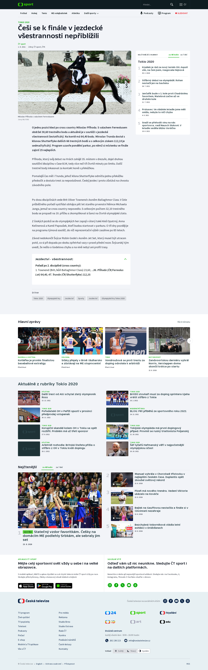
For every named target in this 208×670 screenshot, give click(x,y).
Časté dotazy (65, 644)
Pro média (64, 612)
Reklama (63, 617)
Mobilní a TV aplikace (28, 644)
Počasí (21, 635)
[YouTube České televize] (176, 601)
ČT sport (22, 44)
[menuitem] (23, 13)
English (39, 664)
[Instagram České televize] (165, 601)
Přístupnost (69, 664)
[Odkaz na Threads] (135, 585)
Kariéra (62, 635)
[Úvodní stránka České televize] (34, 601)
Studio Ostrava (66, 626)
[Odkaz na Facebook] (116, 585)
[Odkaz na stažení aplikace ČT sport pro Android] (45, 586)
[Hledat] (171, 4)
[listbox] (131, 651)
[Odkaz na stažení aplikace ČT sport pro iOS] (26, 586)
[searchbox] (155, 4)
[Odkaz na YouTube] (129, 585)
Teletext (22, 626)
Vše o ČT (22, 648)
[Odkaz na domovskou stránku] (30, 4)
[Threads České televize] (188, 601)
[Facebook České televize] (171, 601)
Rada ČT (63, 630)
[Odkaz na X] (122, 585)
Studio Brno (64, 621)
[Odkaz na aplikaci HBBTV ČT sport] (63, 586)
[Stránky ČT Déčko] (110, 622)
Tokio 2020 (23, 22)
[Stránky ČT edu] (165, 622)
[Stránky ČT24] (110, 613)
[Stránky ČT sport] (138, 613)
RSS (188, 664)
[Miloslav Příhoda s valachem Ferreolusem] (74, 82)
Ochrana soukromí (53, 664)
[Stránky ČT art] (135, 622)
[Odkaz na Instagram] (110, 585)
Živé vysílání (24, 617)
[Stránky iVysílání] (168, 613)
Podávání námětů (67, 639)
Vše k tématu (183, 321)
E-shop (21, 639)
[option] (119, 651)
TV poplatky (24, 621)
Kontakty (63, 648)
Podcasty (22, 630)
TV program (24, 612)
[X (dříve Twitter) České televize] (182, 601)
